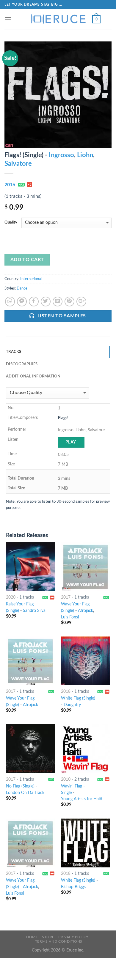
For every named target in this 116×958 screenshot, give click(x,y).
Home (32, 937)
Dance (22, 288)
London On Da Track (25, 793)
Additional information (33, 376)
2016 (9, 184)
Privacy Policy (73, 937)
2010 (65, 779)
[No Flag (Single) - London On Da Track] (30, 748)
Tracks (13, 351)
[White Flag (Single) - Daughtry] (85, 660)
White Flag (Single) (78, 698)
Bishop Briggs (73, 887)
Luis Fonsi (70, 617)
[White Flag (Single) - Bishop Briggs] (85, 843)
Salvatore (18, 163)
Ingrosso (61, 155)
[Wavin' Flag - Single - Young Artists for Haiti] (85, 748)
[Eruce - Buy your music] (58, 19)
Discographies (21, 364)
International (31, 279)
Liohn (85, 155)
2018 (65, 691)
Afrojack (85, 611)
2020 (10, 597)
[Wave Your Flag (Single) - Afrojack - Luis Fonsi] (85, 566)
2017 (65, 597)
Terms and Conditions (58, 941)
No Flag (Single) (20, 786)
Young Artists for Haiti (81, 799)
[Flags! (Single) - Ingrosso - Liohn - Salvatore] (58, 94)
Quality (10, 222)
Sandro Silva (34, 611)
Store (48, 937)
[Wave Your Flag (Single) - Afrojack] (30, 660)
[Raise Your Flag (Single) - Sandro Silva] (30, 566)
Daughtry (72, 705)
